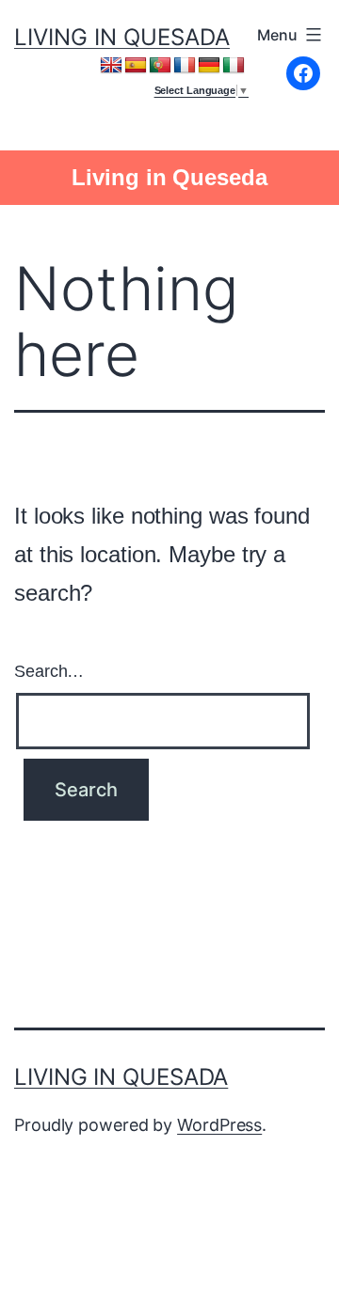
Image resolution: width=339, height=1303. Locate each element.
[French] (184, 65)
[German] (209, 65)
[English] (111, 65)
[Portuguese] (160, 65)
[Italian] (233, 65)
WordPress (219, 1125)
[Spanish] (135, 65)
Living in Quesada (122, 37)
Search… (49, 671)
